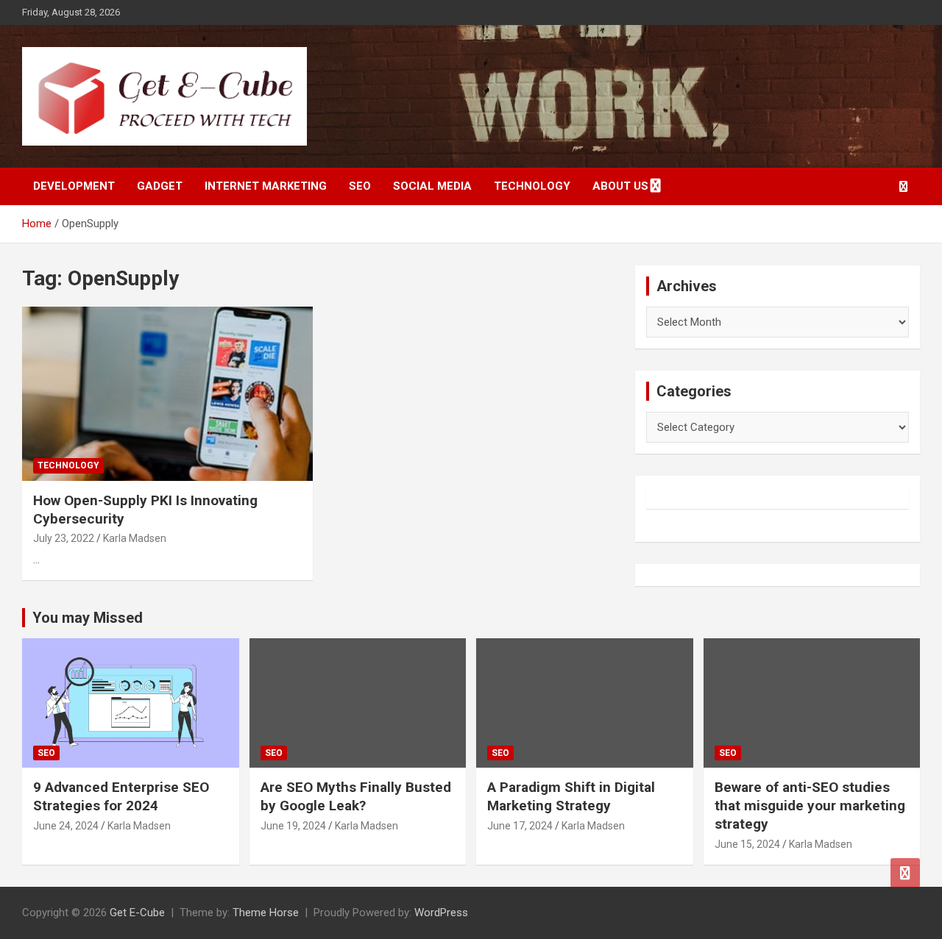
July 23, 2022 (63, 538)
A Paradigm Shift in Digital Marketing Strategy (571, 796)
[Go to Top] (905, 873)
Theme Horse (266, 912)
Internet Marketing (266, 186)
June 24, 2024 (66, 826)
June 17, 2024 (520, 826)
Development (74, 186)
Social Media (432, 186)
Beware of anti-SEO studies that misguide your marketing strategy (810, 805)
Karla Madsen (134, 538)
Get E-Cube (137, 912)
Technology (532, 186)
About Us (620, 186)
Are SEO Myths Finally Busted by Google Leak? (356, 796)
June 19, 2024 (293, 826)
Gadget (160, 186)
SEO (360, 186)
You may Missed (87, 617)
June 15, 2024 (747, 844)
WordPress (441, 912)
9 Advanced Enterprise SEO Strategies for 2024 (121, 796)
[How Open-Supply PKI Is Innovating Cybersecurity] (167, 393)
